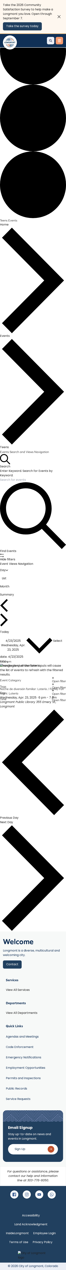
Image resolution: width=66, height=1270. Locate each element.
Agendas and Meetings (22, 1036)
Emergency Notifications (23, 1057)
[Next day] (4, 619)
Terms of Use (18, 1242)
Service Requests (18, 1099)
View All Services (18, 990)
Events (5, 336)
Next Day (6, 822)
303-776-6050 (37, 1180)
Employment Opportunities (25, 1068)
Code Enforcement (20, 1047)
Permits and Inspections (23, 1078)
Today (4, 632)
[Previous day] (4, 605)
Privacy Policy (42, 1242)
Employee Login (44, 1233)
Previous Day (9, 818)
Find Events (8, 551)
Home (4, 224)
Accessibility (31, 1215)
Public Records (16, 1088)
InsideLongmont (17, 1233)
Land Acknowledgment (30, 1224)
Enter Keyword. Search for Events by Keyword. (26, 473)
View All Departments (21, 1013)
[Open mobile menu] (59, 40)
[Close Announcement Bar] (59, 17)
